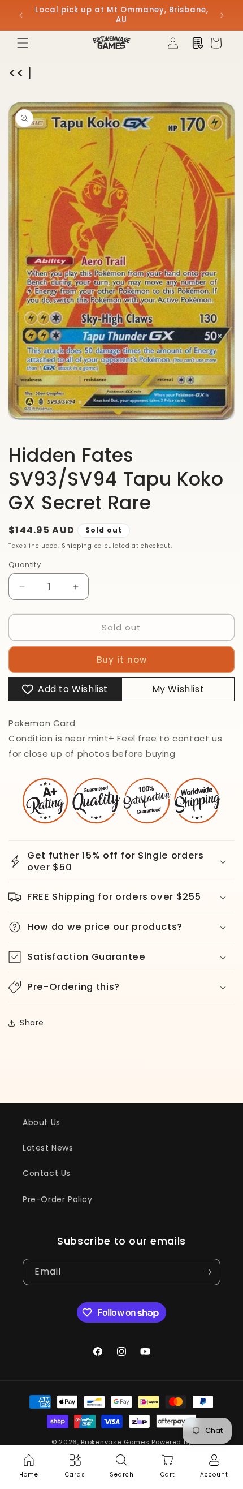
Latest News (48, 1147)
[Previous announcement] (20, 15)
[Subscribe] (207, 1272)
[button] (22, 43)
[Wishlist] (197, 43)
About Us (41, 1122)
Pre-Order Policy (58, 1199)
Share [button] (32, 1022)
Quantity (24, 564)
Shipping (77, 546)
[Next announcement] (222, 15)
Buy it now (122, 660)
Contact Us (47, 1173)
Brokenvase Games (115, 1442)
